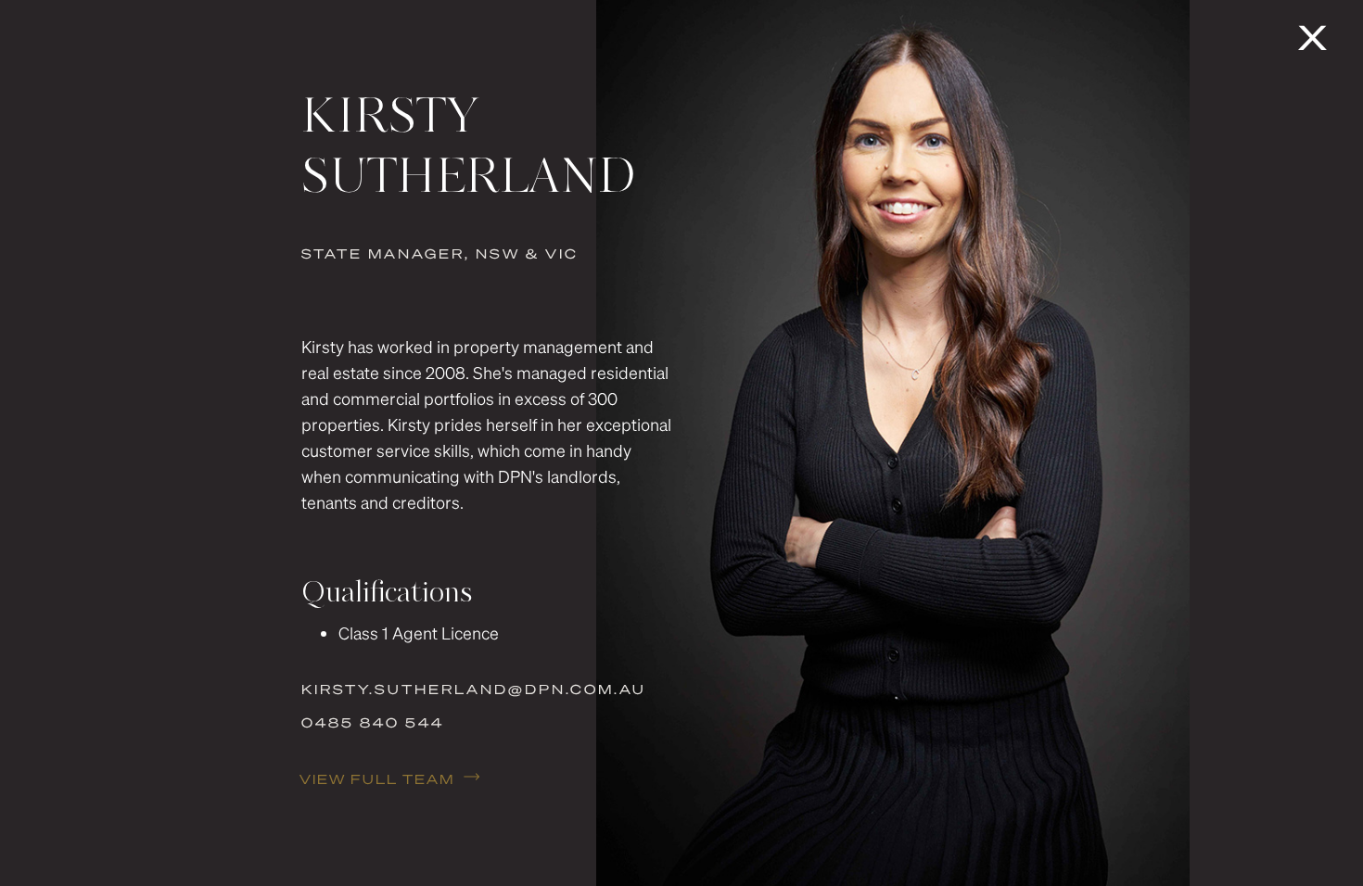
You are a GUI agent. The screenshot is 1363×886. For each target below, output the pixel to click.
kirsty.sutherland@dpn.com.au (473, 688)
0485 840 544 (372, 722)
